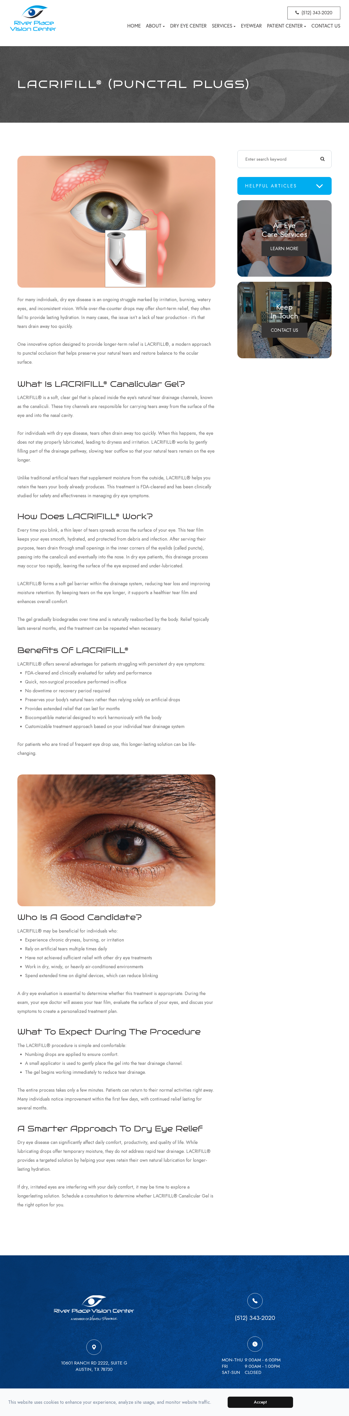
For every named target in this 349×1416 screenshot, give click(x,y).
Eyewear (251, 26)
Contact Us (325, 26)
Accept (260, 1402)
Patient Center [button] (285, 26)
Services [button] (222, 26)
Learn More (284, 248)
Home (134, 26)
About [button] (153, 26)
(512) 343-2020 (316, 12)
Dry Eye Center (188, 26)
